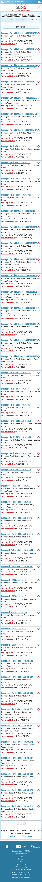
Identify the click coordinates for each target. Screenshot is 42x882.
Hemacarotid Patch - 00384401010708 (17, 534)
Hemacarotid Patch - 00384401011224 (16, 502)
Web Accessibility (21, 867)
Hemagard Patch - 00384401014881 (16, 372)
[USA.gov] (35, 847)
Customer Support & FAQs (21, 851)
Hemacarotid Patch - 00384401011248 (17, 485)
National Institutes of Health (21, 872)
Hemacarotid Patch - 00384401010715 (16, 518)
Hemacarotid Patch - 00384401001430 (17, 774)
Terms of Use (21, 864)
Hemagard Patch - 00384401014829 (16, 469)
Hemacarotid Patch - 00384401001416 (17, 806)
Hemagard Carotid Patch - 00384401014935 (19, 292)
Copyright (21, 859)
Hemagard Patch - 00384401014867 (16, 405)
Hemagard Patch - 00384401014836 (16, 453)
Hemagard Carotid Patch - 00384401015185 (19, 65)
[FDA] (39, 1)
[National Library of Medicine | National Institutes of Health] (21, 847)
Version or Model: (8, 44)
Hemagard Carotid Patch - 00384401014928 (19, 308)
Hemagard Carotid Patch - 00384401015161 (19, 98)
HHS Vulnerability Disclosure (21, 869)
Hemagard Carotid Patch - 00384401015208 (19, 33)
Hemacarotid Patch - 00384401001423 (17, 790)
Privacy (21, 861)
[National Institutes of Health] (3, 1)
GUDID (21, 7)
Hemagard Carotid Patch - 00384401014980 (19, 211)
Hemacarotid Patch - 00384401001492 (17, 677)
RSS (21, 856)
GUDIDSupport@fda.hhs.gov (21, 836)
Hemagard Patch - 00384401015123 (15, 162)
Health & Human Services (21, 877)
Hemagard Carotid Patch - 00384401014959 (19, 259)
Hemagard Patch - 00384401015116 (15, 178)
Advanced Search (21, 853)
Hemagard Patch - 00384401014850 (16, 421)
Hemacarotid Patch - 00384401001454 (17, 742)
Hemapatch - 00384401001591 (13, 580)
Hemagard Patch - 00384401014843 (16, 437)
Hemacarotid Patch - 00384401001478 (17, 709)
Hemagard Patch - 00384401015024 (16, 195)
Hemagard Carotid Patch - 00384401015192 (19, 49)
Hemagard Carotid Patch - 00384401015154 (19, 114)
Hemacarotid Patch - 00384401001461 (17, 725)
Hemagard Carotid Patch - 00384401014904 (19, 340)
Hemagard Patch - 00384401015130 (16, 146)
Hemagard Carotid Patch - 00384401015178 (19, 81)
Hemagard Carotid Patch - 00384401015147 (19, 130)
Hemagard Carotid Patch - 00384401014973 (19, 227)
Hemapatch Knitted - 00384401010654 (17, 550)
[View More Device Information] (38, 33)
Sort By (9, 20)
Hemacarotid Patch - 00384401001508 (17, 661)
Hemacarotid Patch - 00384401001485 (17, 693)
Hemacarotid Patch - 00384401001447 (17, 758)
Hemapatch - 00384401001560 (14, 612)
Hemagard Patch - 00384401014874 (16, 388)
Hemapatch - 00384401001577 (13, 596)
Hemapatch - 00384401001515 (13, 645)
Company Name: (7, 41)
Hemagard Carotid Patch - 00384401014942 (19, 275)
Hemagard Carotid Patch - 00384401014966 (19, 243)
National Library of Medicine (15, 2)
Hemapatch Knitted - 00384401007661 (17, 566)
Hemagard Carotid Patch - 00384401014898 (19, 356)
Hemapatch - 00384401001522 (13, 628)
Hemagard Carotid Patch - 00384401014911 (19, 324)
